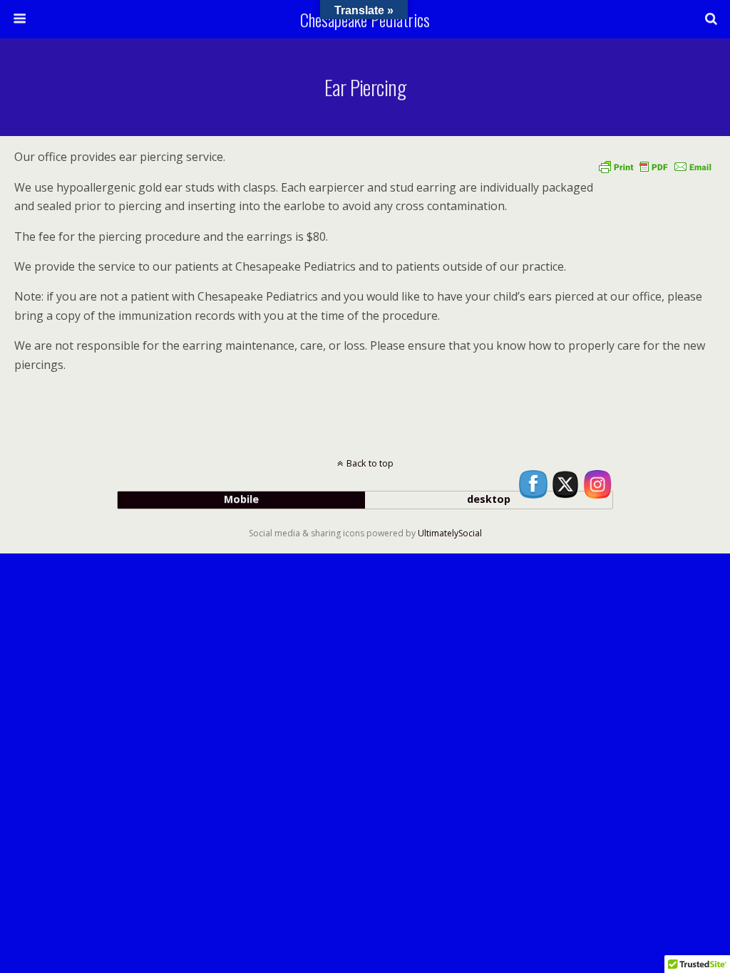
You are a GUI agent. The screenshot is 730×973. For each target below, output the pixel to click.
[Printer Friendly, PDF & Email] (655, 166)
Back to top (370, 463)
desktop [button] (488, 499)
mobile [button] (241, 499)
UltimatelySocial (450, 533)
